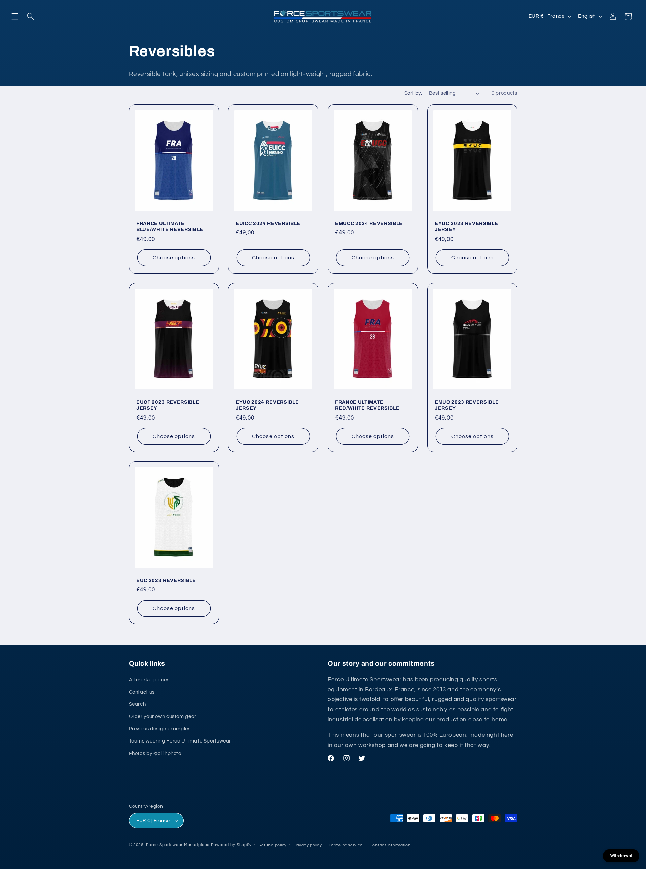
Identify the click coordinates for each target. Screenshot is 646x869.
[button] (15, 16)
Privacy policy (308, 845)
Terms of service (346, 845)
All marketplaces (149, 679)
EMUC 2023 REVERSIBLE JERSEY (467, 404)
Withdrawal (621, 856)
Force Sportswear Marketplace (178, 845)
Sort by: (413, 93)
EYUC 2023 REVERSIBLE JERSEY (466, 226)
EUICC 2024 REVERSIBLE (268, 223)
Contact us (142, 692)
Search (137, 704)
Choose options (174, 257)
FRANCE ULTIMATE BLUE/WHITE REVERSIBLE (169, 226)
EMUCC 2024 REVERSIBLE (369, 223)
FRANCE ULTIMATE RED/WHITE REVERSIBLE (367, 404)
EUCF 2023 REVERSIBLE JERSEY (167, 404)
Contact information (390, 845)
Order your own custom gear (162, 716)
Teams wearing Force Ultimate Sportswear (180, 741)
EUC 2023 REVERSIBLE (166, 580)
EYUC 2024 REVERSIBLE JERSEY (267, 404)
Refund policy (273, 845)
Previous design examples (160, 728)
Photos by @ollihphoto (155, 753)
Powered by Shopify (231, 845)
